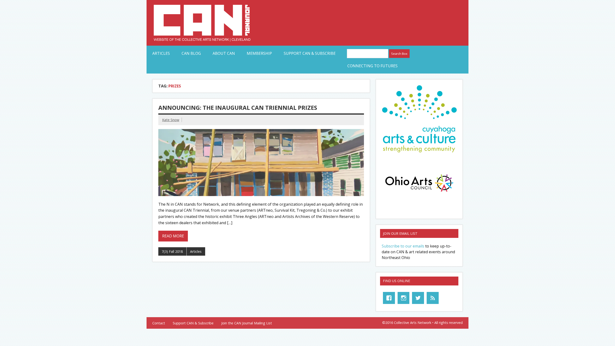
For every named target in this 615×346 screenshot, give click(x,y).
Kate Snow (170, 119)
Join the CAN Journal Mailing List (246, 323)
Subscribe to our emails (403, 246)
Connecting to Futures (372, 65)
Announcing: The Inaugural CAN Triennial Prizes (237, 107)
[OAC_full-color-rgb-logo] (419, 193)
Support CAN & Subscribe (310, 53)
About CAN (224, 53)
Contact (158, 323)
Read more (173, 236)
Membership (259, 53)
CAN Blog (191, 53)
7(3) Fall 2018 (172, 251)
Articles (161, 53)
